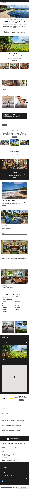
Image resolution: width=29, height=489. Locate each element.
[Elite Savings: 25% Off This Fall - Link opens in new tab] (21, 102)
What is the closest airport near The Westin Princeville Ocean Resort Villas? (11, 430)
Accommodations (4, 447)
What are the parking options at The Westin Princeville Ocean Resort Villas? (11, 425)
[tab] (5, 296)
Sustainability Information (5, 413)
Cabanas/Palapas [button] (5, 307)
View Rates (4, 89)
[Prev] (2, 70)
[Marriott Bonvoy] (26, 0)
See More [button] (14, 27)
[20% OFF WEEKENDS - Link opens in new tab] (8, 102)
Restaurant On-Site (18, 301)
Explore (14, 177)
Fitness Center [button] (18, 309)
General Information (4, 408)
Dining (3, 448)
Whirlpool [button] (17, 305)
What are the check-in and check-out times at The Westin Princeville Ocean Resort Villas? (13, 420)
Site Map (21, 480)
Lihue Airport (5, 342)
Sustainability (4, 301)
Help (2, 481)
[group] (14, 169)
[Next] (27, 70)
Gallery (15, 447)
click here (25, 487)
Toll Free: (5, 456)
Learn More (14, 60)
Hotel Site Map (23, 480)
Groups (3, 451)
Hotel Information (4, 405)
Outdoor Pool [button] (4, 305)
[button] (24, 0)
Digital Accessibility (10, 480)
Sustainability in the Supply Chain (15, 480)
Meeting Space (4, 309)
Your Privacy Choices (5, 480)
